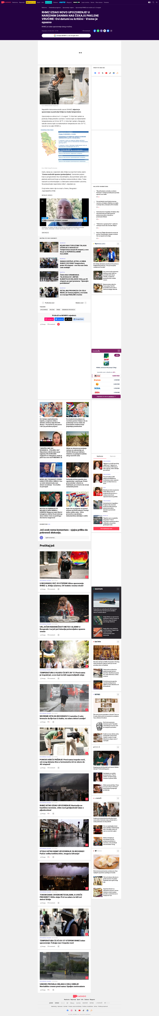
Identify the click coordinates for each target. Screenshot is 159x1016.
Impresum (60, 1006)
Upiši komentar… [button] (50, 537)
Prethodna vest (49, 303)
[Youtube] (106, 73)
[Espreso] (57, 1003)
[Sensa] (92, 1003)
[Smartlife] (85, 1003)
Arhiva (95, 1006)
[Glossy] (72, 1003)
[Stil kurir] (67, 1003)
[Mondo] (6, 2)
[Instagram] (99, 73)
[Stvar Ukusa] (107, 1003)
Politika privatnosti (103, 1006)
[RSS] (117, 73)
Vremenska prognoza (55, 7)
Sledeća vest (79, 303)
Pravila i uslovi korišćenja (74, 1006)
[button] (86, 30)
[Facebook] (95, 73)
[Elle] (63, 1003)
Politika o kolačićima (87, 1006)
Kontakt (65, 1006)
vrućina (52, 309)
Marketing (54, 1006)
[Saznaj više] (118, 243)
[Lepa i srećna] (78, 1003)
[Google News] (114, 73)
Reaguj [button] (43, 324)
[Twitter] (103, 73)
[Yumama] (99, 1003)
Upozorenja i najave (68, 7)
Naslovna (44, 7)
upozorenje (44, 309)
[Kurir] (51, 1003)
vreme (58, 309)
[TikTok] (110, 73)
